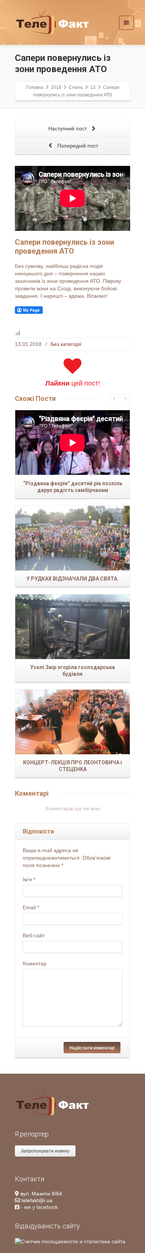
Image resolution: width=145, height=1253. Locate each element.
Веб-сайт (34, 935)
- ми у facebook (38, 1207)
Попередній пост (77, 146)
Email (31, 907)
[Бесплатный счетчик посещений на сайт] (70, 1241)
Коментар (34, 963)
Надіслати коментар (92, 1047)
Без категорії (66, 344)
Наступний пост (68, 129)
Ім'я (29, 879)
